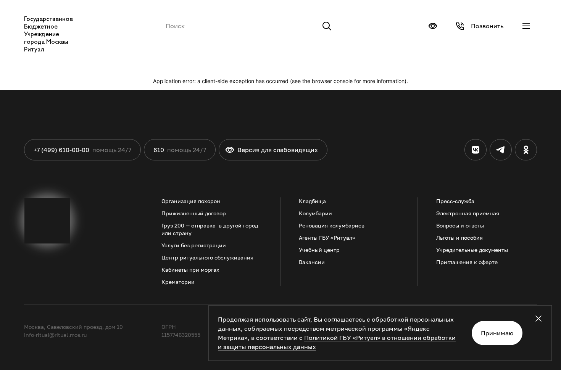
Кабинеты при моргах (190, 269)
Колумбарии (315, 213)
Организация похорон (190, 201)
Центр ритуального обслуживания (207, 257)
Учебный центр (319, 250)
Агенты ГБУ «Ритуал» (327, 237)
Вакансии (312, 262)
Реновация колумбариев (331, 225)
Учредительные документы (472, 250)
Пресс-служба (455, 201)
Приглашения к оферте (467, 262)
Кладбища (312, 201)
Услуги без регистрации (193, 245)
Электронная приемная (467, 213)
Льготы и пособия (459, 237)
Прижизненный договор (193, 213)
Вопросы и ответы (460, 225)
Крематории (178, 282)
